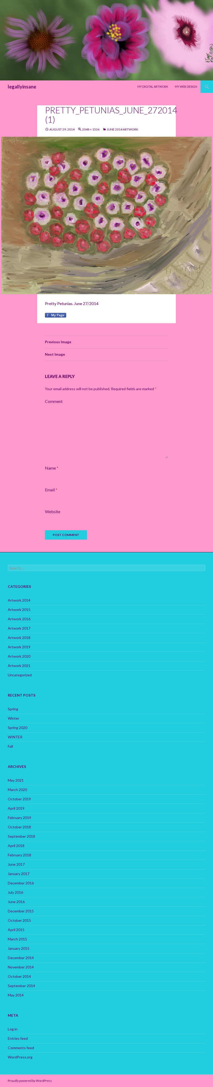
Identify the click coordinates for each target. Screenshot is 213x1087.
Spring (13, 709)
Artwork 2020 (19, 656)
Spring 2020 (17, 727)
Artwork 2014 (19, 600)
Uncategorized (20, 675)
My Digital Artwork (152, 86)
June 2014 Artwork (122, 129)
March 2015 (17, 939)
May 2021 (16, 780)
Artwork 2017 (19, 628)
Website (52, 511)
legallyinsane (22, 87)
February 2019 (19, 817)
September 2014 (21, 985)
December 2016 (21, 883)
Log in (12, 1029)
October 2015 (19, 920)
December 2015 (21, 911)
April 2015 (16, 929)
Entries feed (18, 1038)
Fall (10, 746)
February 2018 (19, 855)
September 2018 (21, 836)
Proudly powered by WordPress (30, 1081)
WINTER (15, 737)
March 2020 (17, 789)
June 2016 (16, 901)
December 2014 (21, 957)
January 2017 (18, 873)
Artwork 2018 (19, 637)
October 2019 (19, 799)
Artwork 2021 (19, 665)
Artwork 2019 (19, 647)
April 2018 (16, 845)
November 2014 (21, 967)
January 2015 (18, 948)
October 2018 (19, 827)
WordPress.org (20, 1057)
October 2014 (19, 976)
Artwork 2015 (19, 609)
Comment (54, 401)
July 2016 (15, 892)
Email (51, 489)
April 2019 (16, 808)
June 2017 (16, 864)
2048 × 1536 (90, 129)
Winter (13, 718)
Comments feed (21, 1047)
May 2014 (16, 995)
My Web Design (186, 86)
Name (51, 467)
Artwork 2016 (19, 619)
